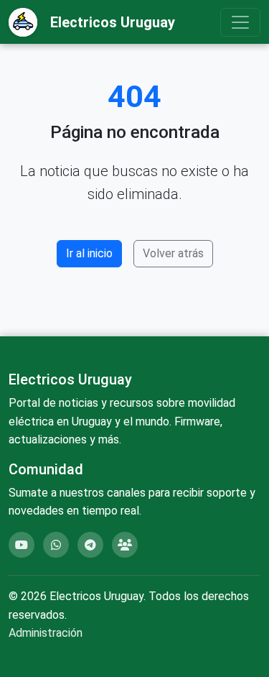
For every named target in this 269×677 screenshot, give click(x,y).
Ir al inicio (89, 253)
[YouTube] (21, 545)
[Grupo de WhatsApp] (56, 545)
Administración (45, 633)
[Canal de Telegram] (90, 545)
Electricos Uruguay (112, 22)
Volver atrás (173, 253)
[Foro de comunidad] (125, 545)
